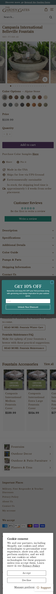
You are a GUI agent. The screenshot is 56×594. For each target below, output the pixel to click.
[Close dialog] (52, 282)
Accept (27, 573)
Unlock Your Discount (28, 306)
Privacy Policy (31, 565)
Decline (26, 580)
